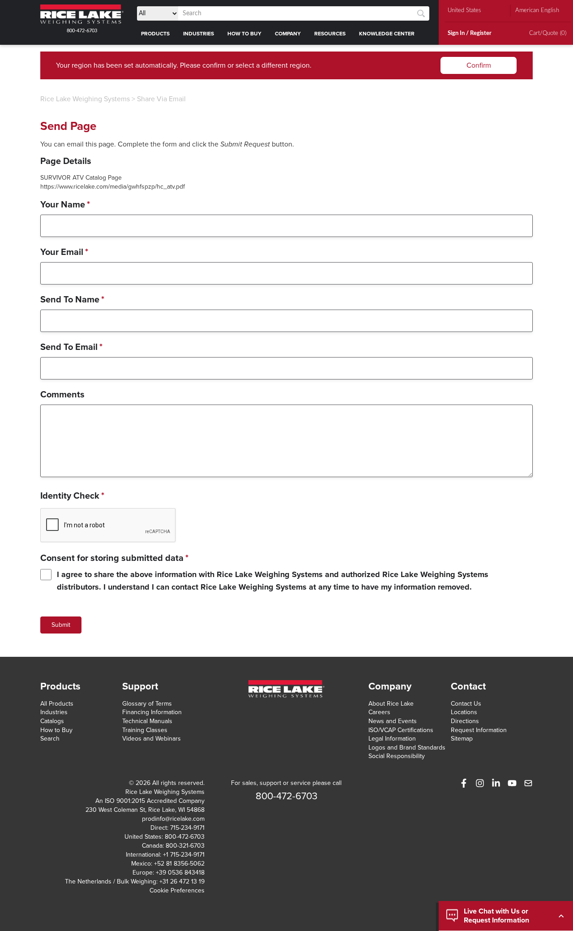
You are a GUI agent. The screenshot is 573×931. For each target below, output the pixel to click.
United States (464, 10)
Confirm (478, 65)
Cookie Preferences (177, 890)
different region (285, 65)
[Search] (421, 13)
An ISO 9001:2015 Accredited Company (150, 801)
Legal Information (392, 738)
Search (50, 738)
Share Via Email (161, 99)
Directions (465, 721)
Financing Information (152, 712)
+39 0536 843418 (180, 872)
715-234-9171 (187, 828)
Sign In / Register (470, 33)
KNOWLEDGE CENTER (387, 33)
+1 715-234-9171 (184, 854)
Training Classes (144, 730)
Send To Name (72, 299)
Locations (464, 712)
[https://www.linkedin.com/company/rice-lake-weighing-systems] (496, 783)
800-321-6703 (185, 845)
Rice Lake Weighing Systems (85, 99)
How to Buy (56, 730)
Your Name (65, 204)
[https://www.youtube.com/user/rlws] (512, 783)
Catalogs (52, 721)
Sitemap (462, 738)
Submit (60, 625)
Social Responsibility (396, 756)
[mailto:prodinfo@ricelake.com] (528, 783)
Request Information (479, 730)
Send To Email (71, 347)
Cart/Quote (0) (547, 33)
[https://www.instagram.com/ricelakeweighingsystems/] (479, 783)
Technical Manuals (147, 721)
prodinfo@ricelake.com (173, 819)
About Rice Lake (391, 703)
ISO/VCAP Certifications (400, 730)
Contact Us (466, 703)
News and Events (392, 721)
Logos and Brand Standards (406, 747)
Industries (54, 712)
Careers (379, 712)
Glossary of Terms (147, 703)
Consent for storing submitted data (114, 558)
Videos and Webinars (151, 738)
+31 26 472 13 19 (182, 881)
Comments (62, 394)
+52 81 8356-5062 (179, 863)
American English (537, 10)
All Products (56, 703)
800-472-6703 (82, 30)
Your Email (64, 252)
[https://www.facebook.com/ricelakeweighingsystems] (463, 783)
